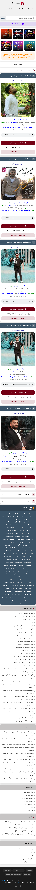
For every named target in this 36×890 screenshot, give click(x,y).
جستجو (3, 18)
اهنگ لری (31, 807)
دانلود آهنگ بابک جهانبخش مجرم (24, 718)
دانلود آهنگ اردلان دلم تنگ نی (25, 620)
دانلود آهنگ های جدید (24, 495)
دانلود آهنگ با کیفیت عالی (17, 143)
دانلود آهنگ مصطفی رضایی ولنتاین (21, 76)
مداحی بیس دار (29, 795)
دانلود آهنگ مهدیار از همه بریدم (24, 699)
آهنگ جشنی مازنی (28, 804)
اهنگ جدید (30, 9)
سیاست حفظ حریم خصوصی (13, 874)
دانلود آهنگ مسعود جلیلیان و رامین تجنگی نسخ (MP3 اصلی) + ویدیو (18, 835)
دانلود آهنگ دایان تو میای (26, 623)
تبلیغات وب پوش (28, 862)
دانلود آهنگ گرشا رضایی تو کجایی (24, 721)
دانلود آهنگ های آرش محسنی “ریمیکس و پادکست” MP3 (18, 709)
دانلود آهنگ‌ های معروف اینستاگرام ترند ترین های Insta (18, 696)
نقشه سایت (27, 874)
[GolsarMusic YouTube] (16, 886)
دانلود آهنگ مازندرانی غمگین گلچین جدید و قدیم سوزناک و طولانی (18, 713)
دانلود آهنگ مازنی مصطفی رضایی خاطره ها (19, 409)
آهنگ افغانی (30, 810)
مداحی (4, 9)
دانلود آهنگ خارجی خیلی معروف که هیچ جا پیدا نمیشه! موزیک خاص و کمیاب (19, 670)
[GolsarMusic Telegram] (20, 886)
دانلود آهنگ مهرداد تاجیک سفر (25, 635)
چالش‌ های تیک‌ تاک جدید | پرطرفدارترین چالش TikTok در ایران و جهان (18, 691)
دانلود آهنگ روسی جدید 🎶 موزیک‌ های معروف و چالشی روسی (18, 779)
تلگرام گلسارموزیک (18, 870)
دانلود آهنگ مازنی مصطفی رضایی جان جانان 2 (18, 159)
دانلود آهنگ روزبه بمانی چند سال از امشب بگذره (20, 828)
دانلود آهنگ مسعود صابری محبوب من (23, 629)
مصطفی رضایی (18, 64)
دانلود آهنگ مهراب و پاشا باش (25, 644)
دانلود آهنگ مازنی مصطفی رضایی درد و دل (19, 325)
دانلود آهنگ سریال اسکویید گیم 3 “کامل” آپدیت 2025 (19, 822)
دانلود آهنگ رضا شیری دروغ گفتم (24, 666)
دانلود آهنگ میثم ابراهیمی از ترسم (24, 617)
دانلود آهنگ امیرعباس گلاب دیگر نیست (23, 656)
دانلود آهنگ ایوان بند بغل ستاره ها (24, 638)
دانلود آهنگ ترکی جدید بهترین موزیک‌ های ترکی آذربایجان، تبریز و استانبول (18, 704)
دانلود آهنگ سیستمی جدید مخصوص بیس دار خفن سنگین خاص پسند (18, 676)
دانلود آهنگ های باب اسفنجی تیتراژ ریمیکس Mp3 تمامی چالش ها (18, 685)
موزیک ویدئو (12, 9)
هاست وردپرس (29, 856)
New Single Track (14, 127)
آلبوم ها (20, 9)
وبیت (18, 882)
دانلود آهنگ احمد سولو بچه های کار (24, 825)
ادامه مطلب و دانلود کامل (18, 152)
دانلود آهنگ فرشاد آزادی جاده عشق (24, 831)
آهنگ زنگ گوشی (28, 801)
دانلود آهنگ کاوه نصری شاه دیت (24, 647)
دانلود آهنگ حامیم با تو (27, 653)
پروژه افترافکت (29, 853)
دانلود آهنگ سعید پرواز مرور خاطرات (23, 659)
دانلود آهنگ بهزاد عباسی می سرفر (24, 650)
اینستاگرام (29, 870)
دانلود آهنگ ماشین (25, 501)
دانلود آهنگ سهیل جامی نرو (26, 632)
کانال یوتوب (7, 870)
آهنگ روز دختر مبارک (27, 798)
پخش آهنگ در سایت (27, 859)
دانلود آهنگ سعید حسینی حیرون (24, 641)
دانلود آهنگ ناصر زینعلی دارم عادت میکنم (22, 663)
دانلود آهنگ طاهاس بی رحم (26, 613)
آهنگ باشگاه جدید (28, 792)
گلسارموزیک (18, 3)
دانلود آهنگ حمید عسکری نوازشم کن (23, 626)
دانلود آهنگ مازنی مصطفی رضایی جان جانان (18, 242)
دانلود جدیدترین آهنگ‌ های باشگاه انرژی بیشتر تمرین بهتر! (17, 681)
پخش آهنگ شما (16, 24)
